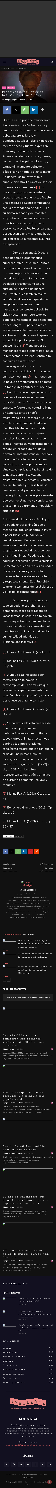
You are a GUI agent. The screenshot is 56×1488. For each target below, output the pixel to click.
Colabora (44, 1474)
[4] (31, 377)
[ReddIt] (36, 851)
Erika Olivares (8, 1049)
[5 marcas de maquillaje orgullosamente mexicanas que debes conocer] (9, 1314)
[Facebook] (7, 110)
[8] (35, 642)
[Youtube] (49, 1464)
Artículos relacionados (12, 935)
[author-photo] (28, 885)
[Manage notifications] (49, 1482)
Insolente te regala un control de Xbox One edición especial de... (35, 1328)
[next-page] (8, 980)
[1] (38, 187)
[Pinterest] (30, 851)
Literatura (21, 68)
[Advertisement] (28, 29)
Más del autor (28, 935)
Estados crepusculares (45, 869)
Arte (12, 68)
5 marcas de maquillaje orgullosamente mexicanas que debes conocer (34, 1314)
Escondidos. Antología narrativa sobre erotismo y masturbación (35, 943)
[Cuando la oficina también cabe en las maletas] (28, 1130)
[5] (4, 392)
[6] (17, 511)
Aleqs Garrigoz (11, 99)
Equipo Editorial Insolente (13, 1103)
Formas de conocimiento (10, 869)
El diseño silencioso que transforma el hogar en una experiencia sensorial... (25, 1200)
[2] (43, 208)
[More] (43, 110)
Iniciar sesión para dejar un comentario (28, 997)
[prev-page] (4, 980)
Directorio (11, 1474)
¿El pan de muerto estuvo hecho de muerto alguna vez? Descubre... (26, 1254)
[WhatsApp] (25, 110)
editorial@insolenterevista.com (28, 1445)
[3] (23, 346)
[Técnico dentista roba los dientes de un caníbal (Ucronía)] (9, 969)
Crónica (5, 950)
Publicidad (28, 1477)
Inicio (4, 68)
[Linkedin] (34, 110)
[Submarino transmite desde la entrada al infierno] (9, 956)
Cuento (5, 963)
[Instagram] (13, 1464)
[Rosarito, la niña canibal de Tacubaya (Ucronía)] (9, 1302)
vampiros (18, 836)
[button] (4, 62)
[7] (39, 592)
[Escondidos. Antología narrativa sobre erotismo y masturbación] (9, 943)
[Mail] (28, 1464)
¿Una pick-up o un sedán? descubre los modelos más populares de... (24, 1096)
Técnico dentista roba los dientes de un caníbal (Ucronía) (35, 969)
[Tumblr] (35, 1464)
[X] (16, 110)
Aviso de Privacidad (27, 1474)
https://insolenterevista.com (28, 894)
